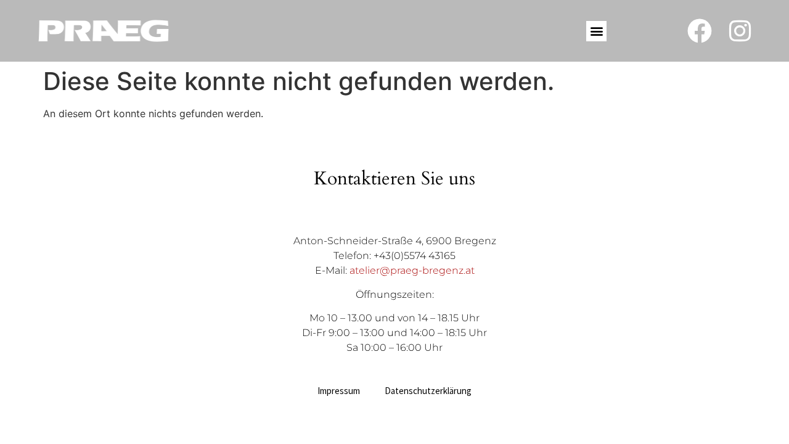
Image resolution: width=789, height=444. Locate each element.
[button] (596, 31)
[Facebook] (699, 30)
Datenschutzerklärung (428, 391)
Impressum (338, 391)
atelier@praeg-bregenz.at (412, 270)
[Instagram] (739, 30)
